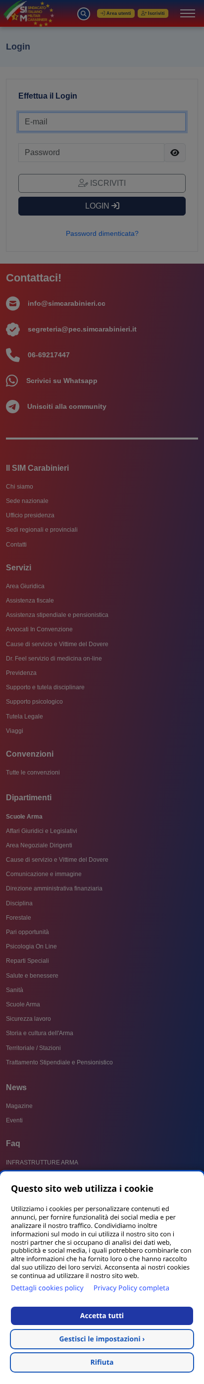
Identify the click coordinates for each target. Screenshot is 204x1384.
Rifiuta (102, 1362)
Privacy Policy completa (131, 1288)
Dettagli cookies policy (47, 1288)
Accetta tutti (102, 1316)
